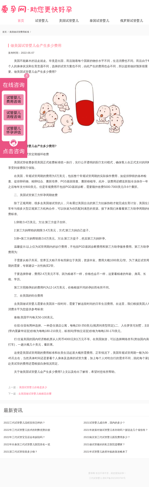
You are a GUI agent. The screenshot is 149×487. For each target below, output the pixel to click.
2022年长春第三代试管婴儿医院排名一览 (27, 444)
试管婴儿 (41, 20)
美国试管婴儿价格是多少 (33, 387)
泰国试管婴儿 (99, 20)
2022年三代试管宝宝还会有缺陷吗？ (24, 437)
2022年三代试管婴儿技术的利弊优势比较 (27, 429)
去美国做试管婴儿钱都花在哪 (34, 393)
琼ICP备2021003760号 (114, 478)
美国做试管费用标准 (19, 32)
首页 (21, 20)
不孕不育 (104, 473)
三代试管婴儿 (95, 478)
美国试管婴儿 (69, 20)
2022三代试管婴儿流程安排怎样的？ (24, 422)
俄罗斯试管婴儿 (131, 20)
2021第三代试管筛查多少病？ (20, 451)
